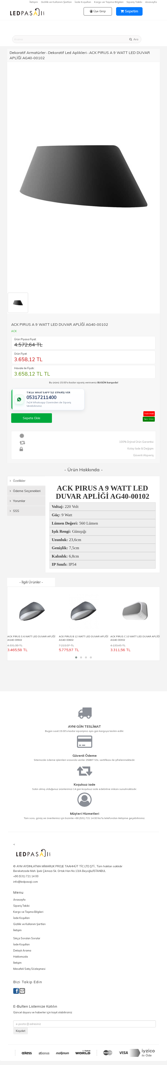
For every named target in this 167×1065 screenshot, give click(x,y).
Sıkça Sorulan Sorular (26, 938)
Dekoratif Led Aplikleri (67, 52)
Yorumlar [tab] (18, 501)
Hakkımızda (20, 956)
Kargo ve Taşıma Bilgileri (108, 1)
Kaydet (20, 1031)
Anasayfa (151, 1)
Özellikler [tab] (18, 481)
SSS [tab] (15, 511)
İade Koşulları (83, 1)
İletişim (34, 1)
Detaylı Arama (22, 950)
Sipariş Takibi (134, 1)
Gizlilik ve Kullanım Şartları (56, 1)
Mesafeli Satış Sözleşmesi (29, 968)
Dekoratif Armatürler (28, 52)
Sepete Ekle (31, 418)
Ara (135, 39)
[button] (76, 657)
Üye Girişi (99, 11)
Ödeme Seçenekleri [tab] (26, 491)
